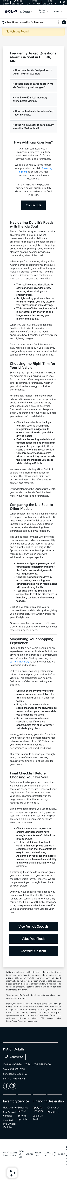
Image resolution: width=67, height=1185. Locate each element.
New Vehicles (10, 1107)
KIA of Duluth (6, 1154)
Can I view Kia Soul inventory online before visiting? (30, 99)
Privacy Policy (13, 1154)
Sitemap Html (38, 1154)
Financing (40, 1101)
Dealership (55, 1101)
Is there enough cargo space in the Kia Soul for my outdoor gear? (33, 86)
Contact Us (33, 205)
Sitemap (29, 1154)
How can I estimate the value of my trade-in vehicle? (33, 113)
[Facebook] (6, 1086)
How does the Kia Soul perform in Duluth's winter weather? (32, 72)
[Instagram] (13, 1086)
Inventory (10, 1101)
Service (23, 1101)
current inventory (19, 661)
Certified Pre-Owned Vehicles (9, 1124)
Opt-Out (54, 1154)
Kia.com (61, 1154)
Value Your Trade (33, 939)
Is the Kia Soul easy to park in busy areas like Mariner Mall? (33, 127)
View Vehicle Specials (33, 926)
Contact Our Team (33, 951)
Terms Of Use (21, 1154)
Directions (53, 1112)
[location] (60, 2)
